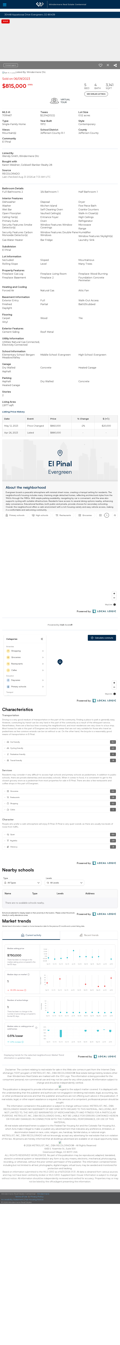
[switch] (100, 65)
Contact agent (10, 65)
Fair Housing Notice (34, 1199)
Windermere (43, 1194)
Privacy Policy (36, 1196)
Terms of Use (21, 1196)
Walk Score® (66, 625)
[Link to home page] (40, 6)
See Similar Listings (96, 94)
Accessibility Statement (12, 1199)
